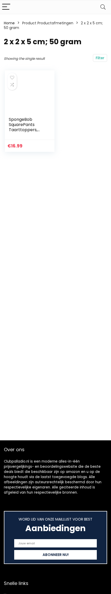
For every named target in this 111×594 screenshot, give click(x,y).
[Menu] (6, 7)
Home (9, 23)
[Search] (103, 7)
